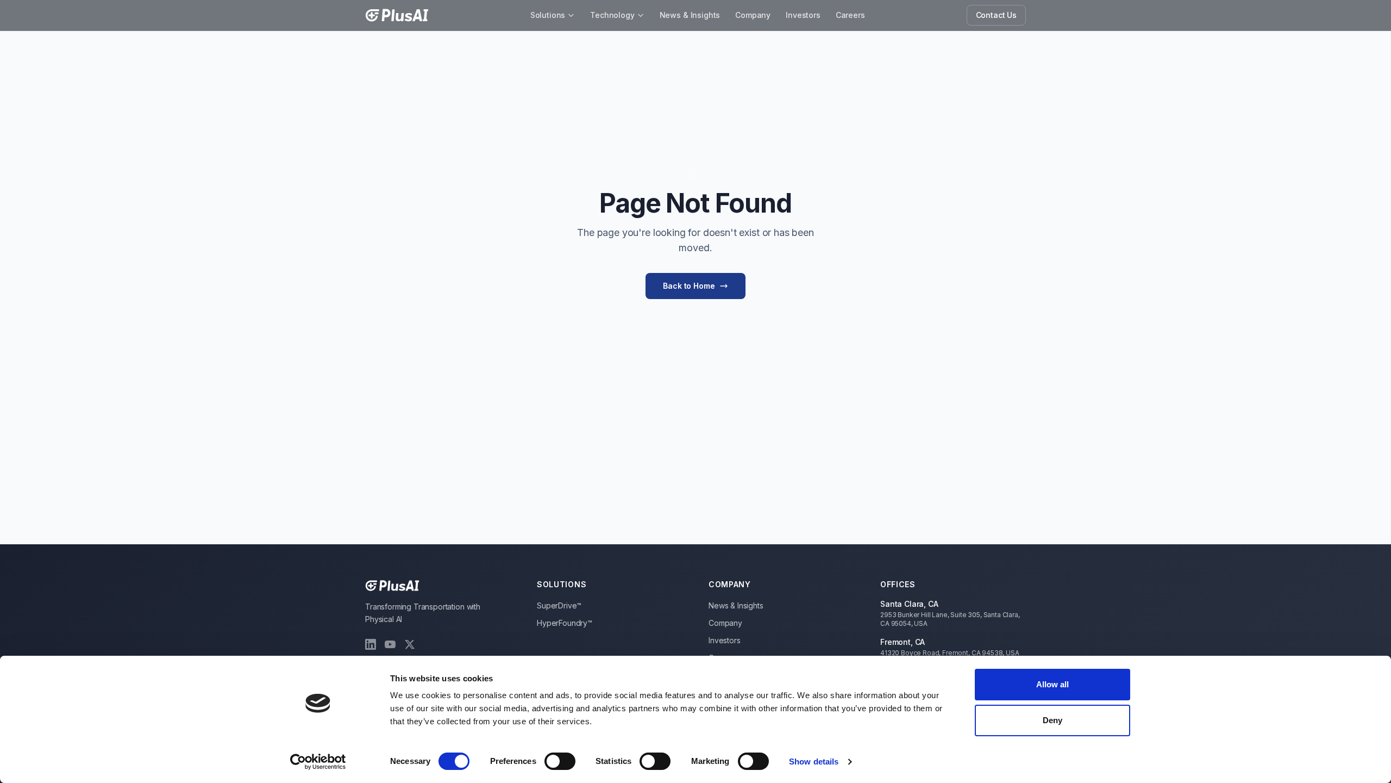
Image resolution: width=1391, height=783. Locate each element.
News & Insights (690, 15)
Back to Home (689, 285)
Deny (1052, 720)
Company (752, 15)
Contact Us (996, 15)
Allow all (1052, 684)
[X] (409, 644)
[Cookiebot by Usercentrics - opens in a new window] (318, 762)
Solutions (548, 15)
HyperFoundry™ (564, 622)
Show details (813, 761)
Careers (850, 15)
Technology (612, 15)
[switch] (559, 761)
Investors (803, 15)
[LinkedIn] (370, 644)
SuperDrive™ (559, 605)
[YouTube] (390, 644)
